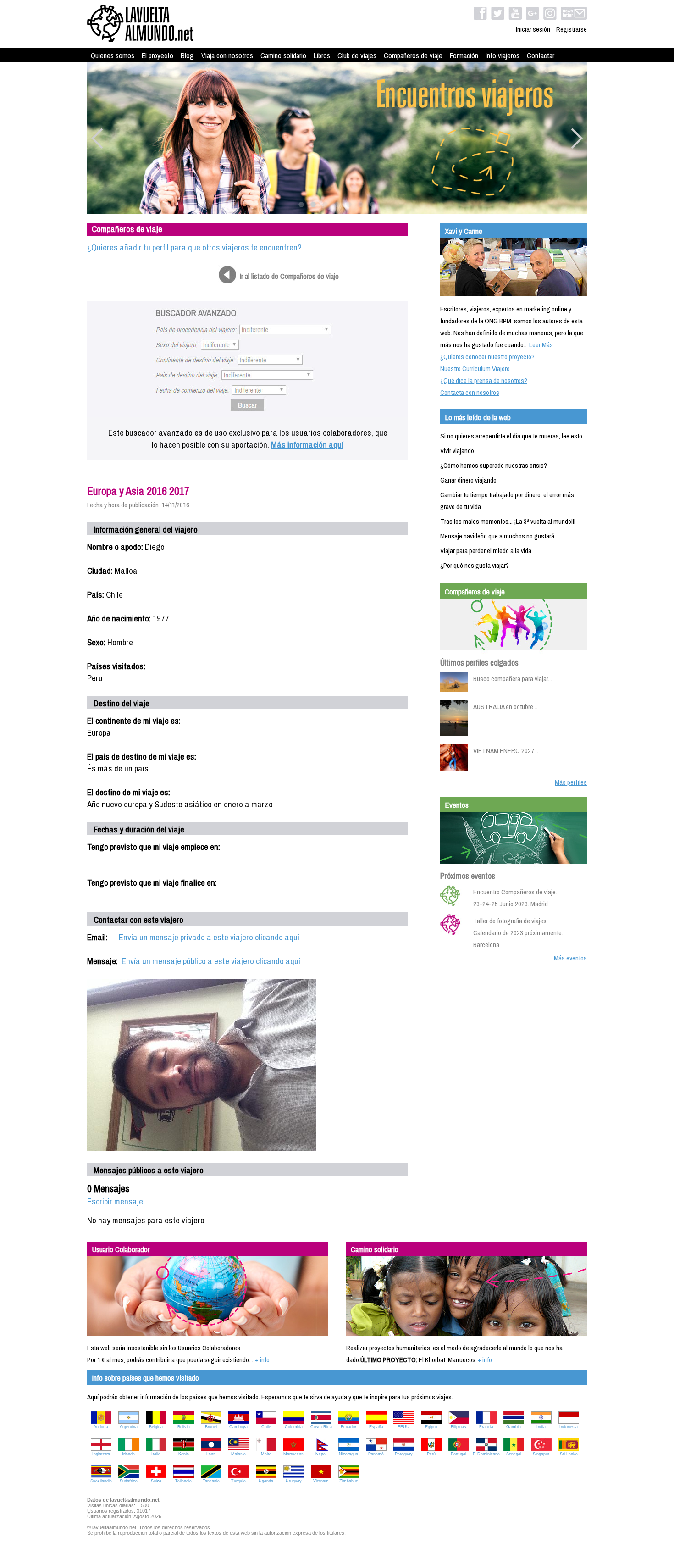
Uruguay (294, 1481)
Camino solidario (283, 55)
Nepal (320, 1454)
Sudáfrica (129, 1481)
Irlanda (128, 1454)
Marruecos (293, 1454)
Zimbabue (348, 1481)
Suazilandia (101, 1481)
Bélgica (156, 1427)
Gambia (513, 1427)
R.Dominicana (486, 1454)
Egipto (431, 1427)
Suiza (156, 1481)
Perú (431, 1454)
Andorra (101, 1427)
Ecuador (348, 1427)
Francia (486, 1427)
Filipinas (458, 1427)
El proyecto (157, 55)
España (376, 1427)
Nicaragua (348, 1454)
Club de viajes (356, 55)
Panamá (376, 1454)
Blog (187, 55)
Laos (210, 1454)
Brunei (211, 1427)
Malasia (238, 1454)
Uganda (266, 1481)
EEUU (403, 1427)
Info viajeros (502, 55)
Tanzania (211, 1481)
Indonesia (568, 1427)
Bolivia (183, 1427)
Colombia (294, 1427)
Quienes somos (112, 55)
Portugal (458, 1454)
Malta (266, 1454)
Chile (266, 1427)
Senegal (513, 1454)
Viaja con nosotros (227, 55)
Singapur (541, 1454)
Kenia (183, 1454)
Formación (464, 55)
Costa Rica (321, 1427)
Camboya (238, 1427)
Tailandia (183, 1481)
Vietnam (321, 1481)
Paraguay (404, 1454)
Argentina (129, 1427)
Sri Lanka (569, 1454)
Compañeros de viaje (413, 55)
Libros (322, 55)
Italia (155, 1454)
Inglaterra (101, 1454)
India (541, 1427)
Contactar (540, 55)
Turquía (238, 1481)
